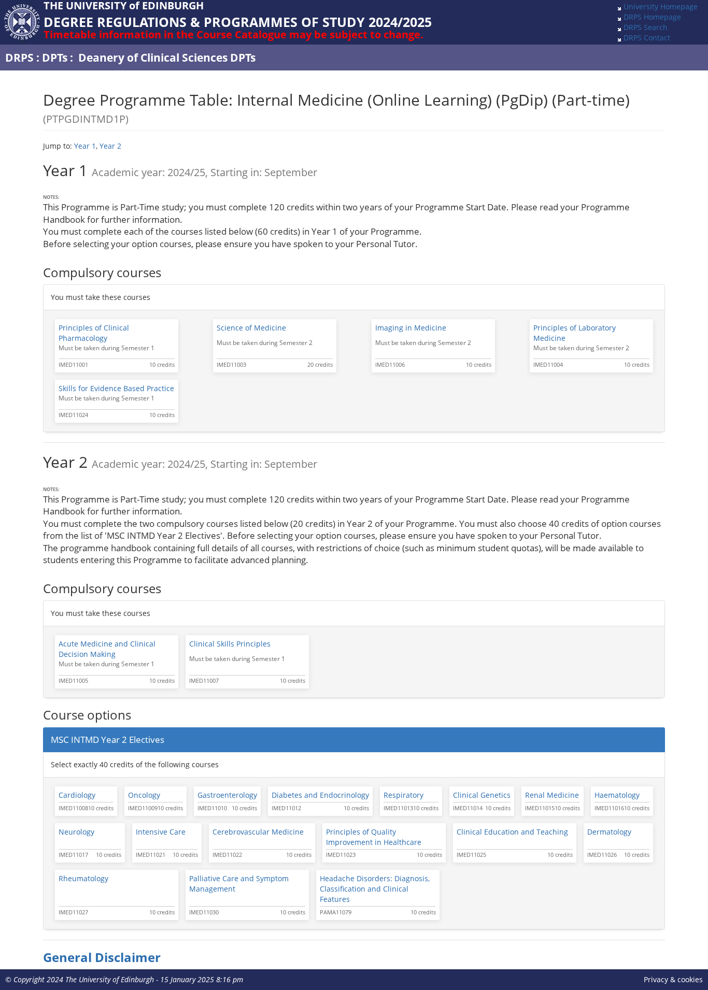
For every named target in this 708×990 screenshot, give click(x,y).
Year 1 (85, 146)
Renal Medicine (552, 795)
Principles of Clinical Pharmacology (94, 333)
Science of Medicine (251, 328)
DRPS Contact (647, 37)
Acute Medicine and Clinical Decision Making (107, 649)
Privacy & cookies (673, 979)
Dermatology (609, 832)
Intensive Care (161, 832)
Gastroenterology (227, 795)
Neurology (76, 832)
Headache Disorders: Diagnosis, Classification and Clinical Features (375, 888)
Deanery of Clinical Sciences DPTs (167, 57)
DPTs (54, 57)
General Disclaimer (102, 957)
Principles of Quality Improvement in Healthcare (373, 837)
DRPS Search (646, 27)
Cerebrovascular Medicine (258, 832)
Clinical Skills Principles (230, 644)
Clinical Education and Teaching (512, 832)
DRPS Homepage (652, 17)
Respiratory (403, 795)
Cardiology (77, 795)
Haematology (617, 795)
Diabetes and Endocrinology (320, 795)
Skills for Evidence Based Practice (116, 388)
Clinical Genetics (482, 795)
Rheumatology (83, 878)
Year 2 (110, 146)
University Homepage (661, 6)
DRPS (19, 57)
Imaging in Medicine (410, 328)
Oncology (144, 795)
